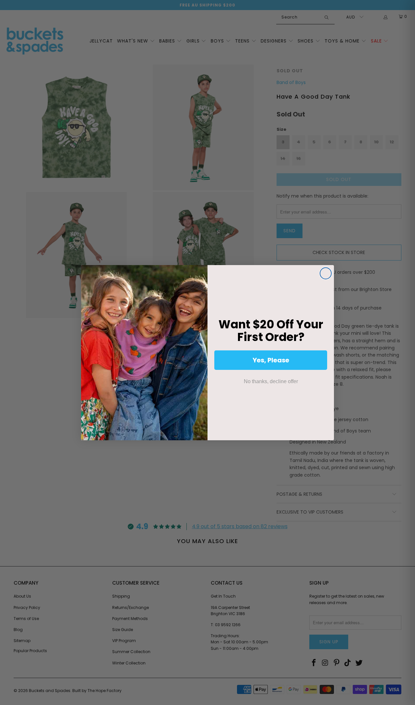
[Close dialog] (325, 273)
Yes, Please (271, 360)
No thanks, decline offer (271, 381)
